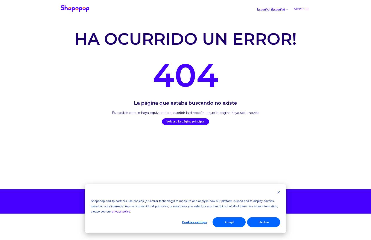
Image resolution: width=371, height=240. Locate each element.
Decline (264, 222)
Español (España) (271, 9)
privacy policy (121, 211)
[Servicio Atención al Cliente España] (75, 9)
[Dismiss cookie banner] (278, 193)
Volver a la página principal (185, 121)
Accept (229, 222)
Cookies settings (194, 222)
